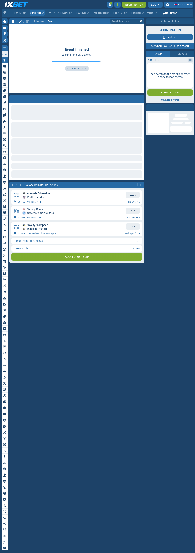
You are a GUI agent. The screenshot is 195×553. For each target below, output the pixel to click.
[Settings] (168, 5)
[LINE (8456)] (13, 21)
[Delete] (140, 185)
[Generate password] (181, 91)
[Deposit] (117, 5)
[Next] (20, 184)
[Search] (141, 21)
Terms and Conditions (172, 114)
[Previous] (12, 184)
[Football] (20, 21)
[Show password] (189, 91)
